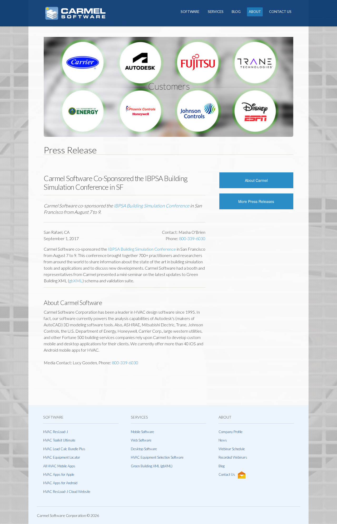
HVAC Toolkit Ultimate (59, 440)
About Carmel (256, 180)
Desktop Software (144, 449)
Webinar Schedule (232, 449)
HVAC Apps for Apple (58, 474)
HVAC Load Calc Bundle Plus (64, 449)
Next (301, 90)
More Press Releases (256, 201)
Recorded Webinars (233, 457)
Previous (36, 90)
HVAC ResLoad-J (55, 432)
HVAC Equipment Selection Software (157, 457)
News (223, 440)
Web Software (141, 440)
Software (190, 11)
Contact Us (280, 11)
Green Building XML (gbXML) (151, 466)
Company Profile (230, 432)
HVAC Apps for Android (60, 483)
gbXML (75, 280)
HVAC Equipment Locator (61, 457)
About (255, 11)
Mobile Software (142, 432)
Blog (236, 11)
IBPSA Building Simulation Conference (151, 205)
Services (216, 11)
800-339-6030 (192, 238)
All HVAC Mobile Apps (59, 466)
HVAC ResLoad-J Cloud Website (66, 491)
